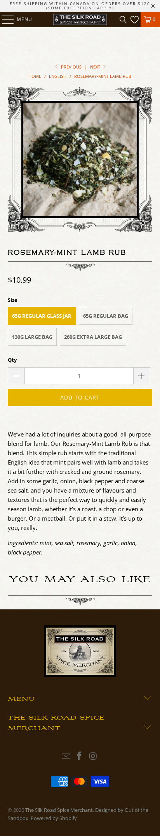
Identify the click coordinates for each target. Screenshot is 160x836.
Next (95, 67)
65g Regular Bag (105, 315)
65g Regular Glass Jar (41, 315)
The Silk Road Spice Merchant (59, 809)
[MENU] (4, 19)
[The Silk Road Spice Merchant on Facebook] (79, 756)
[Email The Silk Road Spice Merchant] (66, 756)
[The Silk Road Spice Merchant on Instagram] (93, 756)
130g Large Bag (32, 336)
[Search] (123, 19)
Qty (12, 359)
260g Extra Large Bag (93, 336)
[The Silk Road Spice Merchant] (80, 19)
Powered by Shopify (54, 818)
